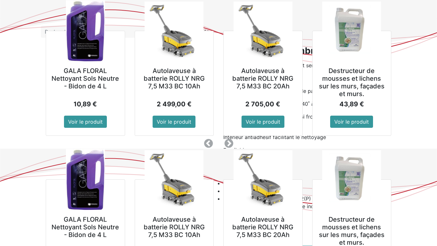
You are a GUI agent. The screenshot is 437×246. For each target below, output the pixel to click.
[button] (208, 143)
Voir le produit (85, 122)
